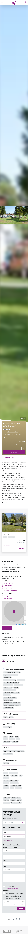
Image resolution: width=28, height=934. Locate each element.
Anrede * (5, 847)
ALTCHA (22, 904)
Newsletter (6, 890)
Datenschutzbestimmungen (12, 888)
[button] (14, 434)
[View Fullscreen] (25, 622)
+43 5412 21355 (8, 586)
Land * (4, 866)
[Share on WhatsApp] (19, 919)
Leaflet (18, 624)
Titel (15, 847)
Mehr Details (6, 545)
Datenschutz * (7, 884)
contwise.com (23, 624)
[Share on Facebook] (13, 919)
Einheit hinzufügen (7, 840)
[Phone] (19, 448)
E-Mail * (5, 860)
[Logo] (14, 3)
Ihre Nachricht (7, 873)
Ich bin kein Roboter (12, 902)
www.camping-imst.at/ (10, 590)
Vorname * (5, 854)
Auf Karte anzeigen (12, 432)
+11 (24, 529)
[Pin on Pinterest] (16, 919)
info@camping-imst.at (10, 588)
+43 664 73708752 (8, 583)
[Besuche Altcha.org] (23, 902)
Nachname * (17, 854)
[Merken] (23, 448)
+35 (24, 418)
